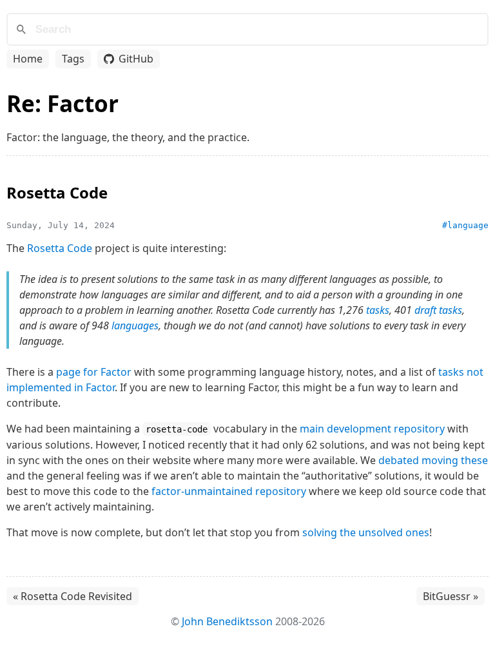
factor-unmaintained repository (228, 491)
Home (28, 59)
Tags (73, 59)
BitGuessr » (450, 596)
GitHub (136, 59)
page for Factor (93, 372)
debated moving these (433, 460)
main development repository (372, 429)
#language (465, 225)
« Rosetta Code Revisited (72, 596)
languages (135, 325)
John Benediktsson (227, 621)
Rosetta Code (59, 248)
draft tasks (438, 310)
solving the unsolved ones (365, 532)
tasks (377, 310)
